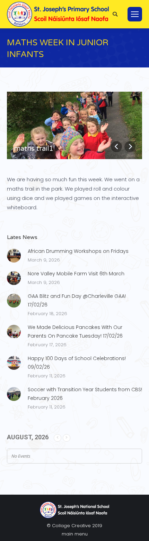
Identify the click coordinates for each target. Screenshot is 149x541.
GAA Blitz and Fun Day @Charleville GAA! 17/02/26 (77, 300)
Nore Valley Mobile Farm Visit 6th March (76, 273)
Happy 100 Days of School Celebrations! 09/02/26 (77, 362)
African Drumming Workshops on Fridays (78, 251)
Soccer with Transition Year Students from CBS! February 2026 (85, 394)
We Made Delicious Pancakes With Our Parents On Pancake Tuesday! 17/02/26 (75, 331)
